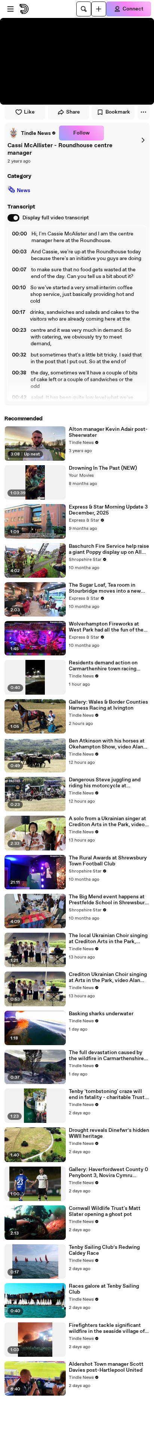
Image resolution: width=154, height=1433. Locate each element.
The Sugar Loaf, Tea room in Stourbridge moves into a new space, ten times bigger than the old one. (108, 588)
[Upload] (98, 8)
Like (29, 112)
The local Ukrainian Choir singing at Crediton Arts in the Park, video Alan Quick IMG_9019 (108, 939)
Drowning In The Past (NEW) (103, 468)
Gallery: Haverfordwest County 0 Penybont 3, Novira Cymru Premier (108, 1173)
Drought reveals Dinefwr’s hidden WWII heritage (109, 1133)
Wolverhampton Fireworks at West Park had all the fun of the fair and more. (106, 627)
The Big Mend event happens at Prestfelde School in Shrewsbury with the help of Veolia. (108, 900)
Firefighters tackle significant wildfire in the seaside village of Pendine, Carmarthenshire (107, 1328)
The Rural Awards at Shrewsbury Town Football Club (108, 861)
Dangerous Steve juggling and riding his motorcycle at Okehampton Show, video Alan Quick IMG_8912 (106, 783)
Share (73, 112)
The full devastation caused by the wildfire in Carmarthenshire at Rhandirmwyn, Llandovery (106, 1056)
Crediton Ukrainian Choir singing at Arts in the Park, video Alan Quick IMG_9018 (108, 977)
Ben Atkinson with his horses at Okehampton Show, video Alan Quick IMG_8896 (107, 744)
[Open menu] (10, 8)
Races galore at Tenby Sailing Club (104, 1289)
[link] (31, 133)
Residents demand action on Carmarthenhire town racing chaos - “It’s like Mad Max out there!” (104, 666)
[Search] (83, 8)
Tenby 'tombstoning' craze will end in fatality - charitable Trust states (107, 1094)
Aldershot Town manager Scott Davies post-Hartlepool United (106, 1367)
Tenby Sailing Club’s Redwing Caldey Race (104, 1250)
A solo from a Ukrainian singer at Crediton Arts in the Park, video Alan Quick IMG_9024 (107, 822)
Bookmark (117, 112)
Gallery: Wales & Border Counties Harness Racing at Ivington (108, 705)
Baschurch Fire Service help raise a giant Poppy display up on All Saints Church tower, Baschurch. (109, 549)
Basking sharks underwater (101, 1014)
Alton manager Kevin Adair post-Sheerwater (108, 432)
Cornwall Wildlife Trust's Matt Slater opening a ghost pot (105, 1211)
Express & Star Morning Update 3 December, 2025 (108, 510)
